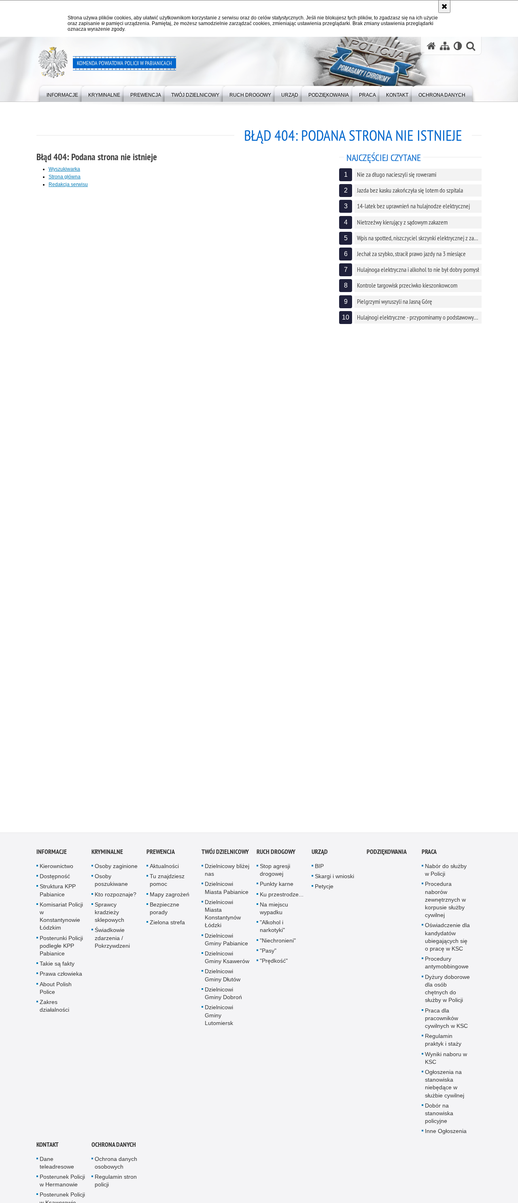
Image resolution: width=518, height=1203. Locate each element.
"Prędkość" (274, 964)
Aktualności (164, 869)
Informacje (51, 855)
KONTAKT (47, 1148)
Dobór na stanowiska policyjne (439, 1117)
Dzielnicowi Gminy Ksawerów (227, 961)
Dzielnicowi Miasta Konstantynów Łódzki (223, 917)
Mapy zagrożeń (169, 898)
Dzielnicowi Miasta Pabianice (226, 892)
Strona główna (65, 177)
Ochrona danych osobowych (116, 1166)
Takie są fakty (57, 967)
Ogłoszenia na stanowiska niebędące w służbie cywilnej (444, 1087)
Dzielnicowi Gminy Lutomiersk (219, 1019)
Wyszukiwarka (64, 169)
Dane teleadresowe (57, 1166)
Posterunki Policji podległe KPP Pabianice (61, 949)
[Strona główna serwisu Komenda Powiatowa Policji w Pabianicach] (431, 46)
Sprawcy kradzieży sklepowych (109, 916)
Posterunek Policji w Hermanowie (62, 1184)
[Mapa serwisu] (445, 46)
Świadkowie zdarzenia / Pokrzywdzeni (112, 942)
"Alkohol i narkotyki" (272, 930)
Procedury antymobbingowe (447, 966)
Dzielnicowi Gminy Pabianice (226, 943)
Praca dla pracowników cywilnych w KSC (446, 1022)
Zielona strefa (167, 926)
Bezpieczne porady (164, 912)
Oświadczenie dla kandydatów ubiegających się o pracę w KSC (447, 941)
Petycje (324, 890)
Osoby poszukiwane (111, 884)
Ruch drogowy (276, 855)
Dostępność (55, 880)
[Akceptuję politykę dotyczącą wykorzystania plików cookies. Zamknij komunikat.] (444, 6)
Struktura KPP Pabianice (58, 894)
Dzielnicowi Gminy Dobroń (223, 997)
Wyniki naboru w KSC (446, 1062)
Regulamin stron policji (116, 1184)
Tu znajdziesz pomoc (167, 884)
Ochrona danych (113, 1148)
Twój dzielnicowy (225, 855)
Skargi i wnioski (334, 880)
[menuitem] (62, 93)
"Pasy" (268, 954)
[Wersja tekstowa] (458, 46)
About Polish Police (56, 992)
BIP (319, 869)
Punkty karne (276, 888)
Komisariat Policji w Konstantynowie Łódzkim (61, 920)
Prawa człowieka (61, 977)
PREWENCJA (160, 855)
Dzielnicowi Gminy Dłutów (222, 979)
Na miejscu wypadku (274, 912)
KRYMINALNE (107, 855)
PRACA (429, 855)
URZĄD (320, 855)
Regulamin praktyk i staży (443, 1043)
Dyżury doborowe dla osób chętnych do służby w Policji (447, 992)
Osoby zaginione (116, 869)
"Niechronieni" (278, 944)
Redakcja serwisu (68, 184)
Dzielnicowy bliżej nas (227, 873)
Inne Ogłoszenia (446, 1135)
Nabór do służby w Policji (446, 873)
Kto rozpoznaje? (115, 898)
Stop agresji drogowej (275, 873)
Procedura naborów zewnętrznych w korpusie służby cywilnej (445, 903)
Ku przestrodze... (282, 898)
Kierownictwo (56, 869)
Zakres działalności (54, 1009)
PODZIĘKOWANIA (387, 855)
